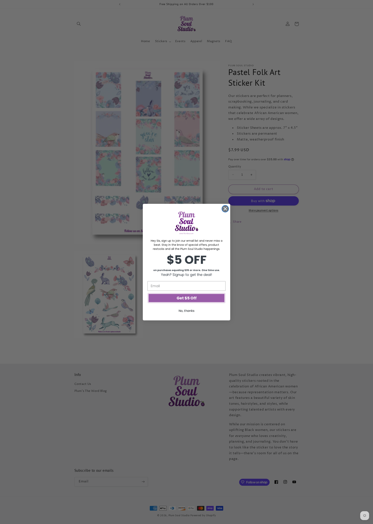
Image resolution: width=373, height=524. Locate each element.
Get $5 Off (187, 298)
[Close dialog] (225, 208)
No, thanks (186, 311)
